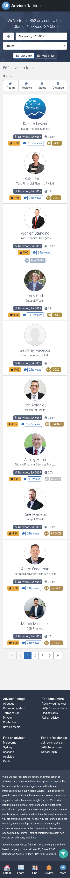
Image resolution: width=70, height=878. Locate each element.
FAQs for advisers (52, 747)
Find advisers (50, 713)
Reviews (26, 87)
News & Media (11, 727)
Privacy (7, 717)
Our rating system (14, 708)
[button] (21, 870)
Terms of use (11, 713)
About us (8, 703)
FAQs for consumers (54, 708)
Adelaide (8, 756)
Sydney (7, 747)
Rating (11, 87)
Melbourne (9, 742)
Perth (6, 761)
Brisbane (8, 751)
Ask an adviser (51, 717)
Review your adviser (54, 703)
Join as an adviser (52, 742)
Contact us (9, 722)
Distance (58, 87)
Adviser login (49, 751)
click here (30, 837)
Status (42, 87)
